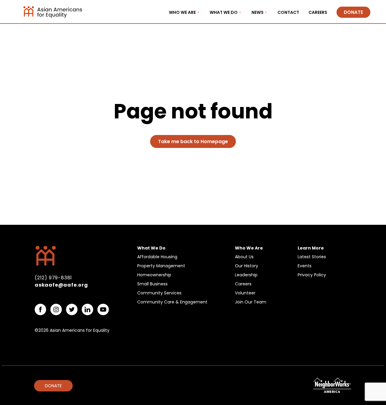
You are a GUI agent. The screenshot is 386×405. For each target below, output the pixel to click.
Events (305, 266)
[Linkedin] (87, 309)
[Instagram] (56, 309)
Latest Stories (312, 257)
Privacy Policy (312, 275)
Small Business (152, 284)
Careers (317, 12)
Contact (288, 12)
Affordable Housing (157, 257)
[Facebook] (40, 309)
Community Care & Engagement (172, 302)
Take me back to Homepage (193, 141)
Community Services (159, 293)
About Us (244, 257)
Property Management (161, 266)
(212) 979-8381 (53, 277)
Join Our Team (250, 302)
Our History (246, 266)
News (258, 12)
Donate (353, 12)
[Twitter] (72, 309)
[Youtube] (103, 309)
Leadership (246, 275)
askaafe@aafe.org (61, 284)
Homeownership (154, 275)
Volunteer (245, 293)
